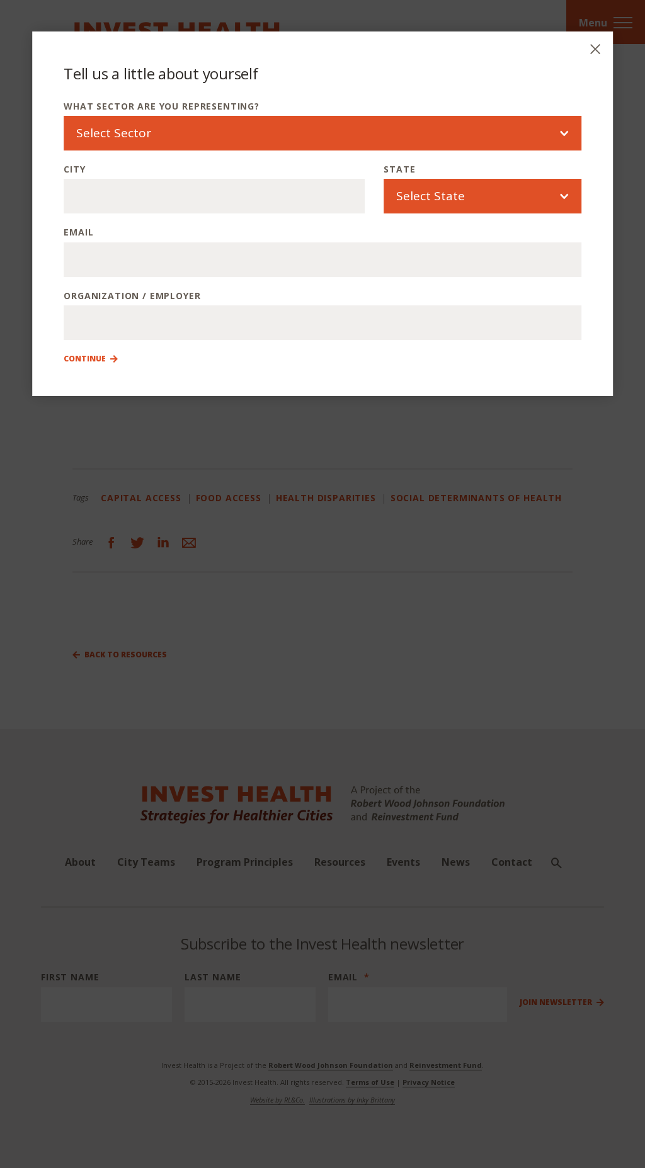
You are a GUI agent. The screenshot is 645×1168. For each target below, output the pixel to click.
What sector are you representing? (162, 106)
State (399, 169)
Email (78, 232)
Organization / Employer (132, 296)
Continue (85, 359)
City (74, 169)
